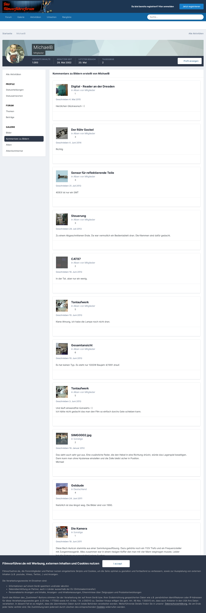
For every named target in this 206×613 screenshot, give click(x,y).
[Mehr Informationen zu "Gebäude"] (62, 489)
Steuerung (78, 216)
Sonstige (78, 438)
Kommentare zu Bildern (17, 138)
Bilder (9, 132)
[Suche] (200, 17)
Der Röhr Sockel (82, 129)
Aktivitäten (35, 17)
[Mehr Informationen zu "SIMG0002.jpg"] (62, 439)
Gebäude (77, 485)
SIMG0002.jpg (81, 435)
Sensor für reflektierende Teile (92, 172)
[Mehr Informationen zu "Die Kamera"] (62, 532)
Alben (9, 144)
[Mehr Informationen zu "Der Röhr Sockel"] (62, 133)
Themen (10, 111)
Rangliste (66, 17)
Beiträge (10, 117)
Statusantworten (14, 96)
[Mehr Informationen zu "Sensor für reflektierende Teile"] (62, 176)
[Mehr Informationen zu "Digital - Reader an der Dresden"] (62, 90)
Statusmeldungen (184, 17)
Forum (8, 17)
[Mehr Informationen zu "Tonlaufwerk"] (62, 306)
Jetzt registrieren (191, 6)
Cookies (101, 607)
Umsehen (51, 17)
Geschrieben (68, 99)
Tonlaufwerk (80, 302)
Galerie (20, 17)
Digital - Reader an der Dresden (93, 86)
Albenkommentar (14, 151)
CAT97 (76, 259)
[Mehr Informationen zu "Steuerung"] (62, 219)
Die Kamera (79, 528)
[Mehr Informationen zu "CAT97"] (62, 262)
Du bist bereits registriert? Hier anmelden (153, 6)
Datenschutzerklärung (176, 603)
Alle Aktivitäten (13, 74)
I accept (117, 563)
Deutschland (80, 489)
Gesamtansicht (82, 345)
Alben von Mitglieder (84, 90)
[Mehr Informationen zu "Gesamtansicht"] (62, 349)
